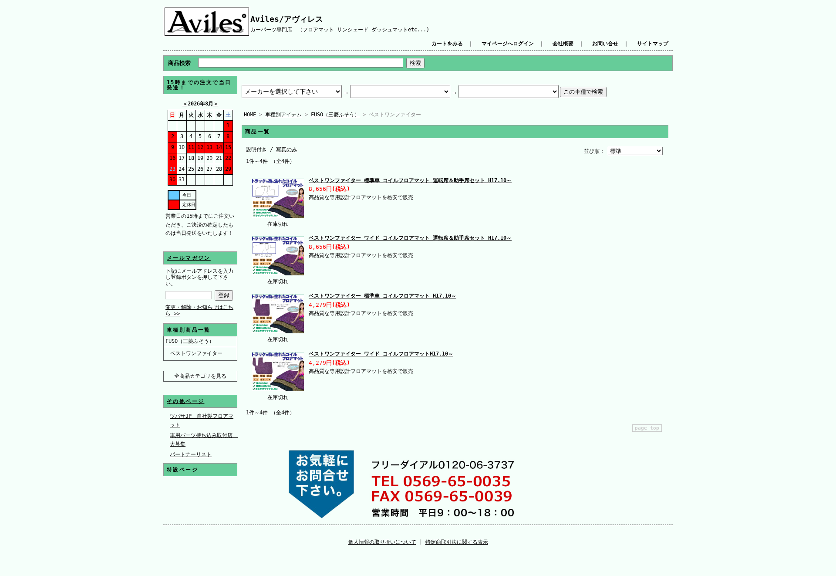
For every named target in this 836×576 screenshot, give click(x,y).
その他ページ (185, 401)
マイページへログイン (508, 44)
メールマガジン (189, 258)
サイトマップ (652, 44)
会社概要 (563, 44)
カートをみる (447, 44)
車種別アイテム (283, 115)
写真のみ (286, 149)
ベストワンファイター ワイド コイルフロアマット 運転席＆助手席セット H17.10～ (410, 238)
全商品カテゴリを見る (200, 376)
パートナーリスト (191, 454)
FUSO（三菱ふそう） (189, 341)
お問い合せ (605, 44)
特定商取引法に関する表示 (456, 542)
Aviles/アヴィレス (286, 19)
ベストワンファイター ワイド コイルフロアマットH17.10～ (381, 354)
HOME (250, 115)
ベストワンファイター (196, 353)
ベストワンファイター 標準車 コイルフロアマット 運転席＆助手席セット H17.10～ (410, 180)
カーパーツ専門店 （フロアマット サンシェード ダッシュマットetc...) (339, 30)
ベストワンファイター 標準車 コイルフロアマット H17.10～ (382, 296)
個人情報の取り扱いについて (382, 542)
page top (647, 428)
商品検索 (179, 63)
